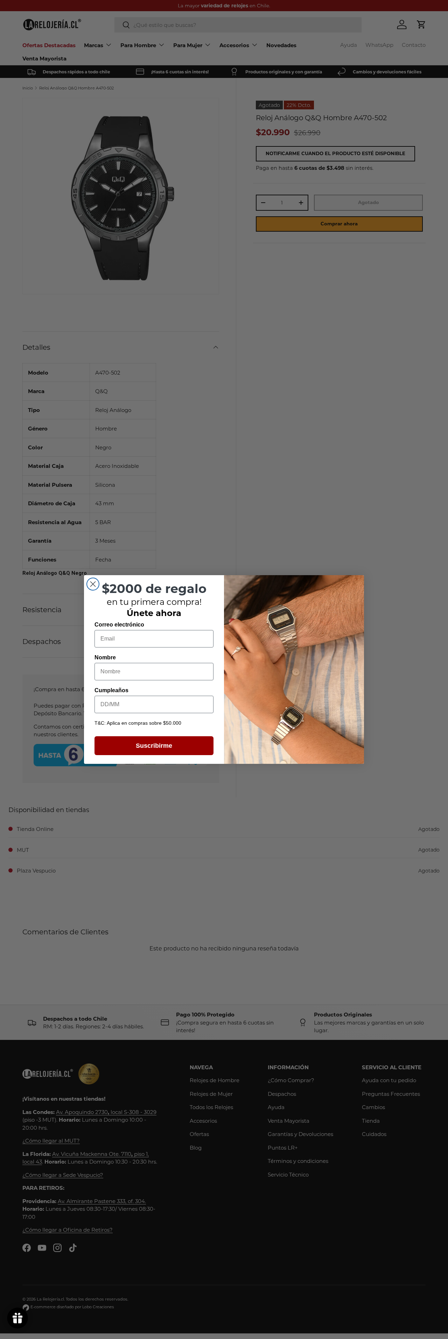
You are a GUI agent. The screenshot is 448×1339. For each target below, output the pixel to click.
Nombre (105, 657)
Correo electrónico (119, 625)
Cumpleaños (111, 690)
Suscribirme (154, 745)
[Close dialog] (93, 584)
